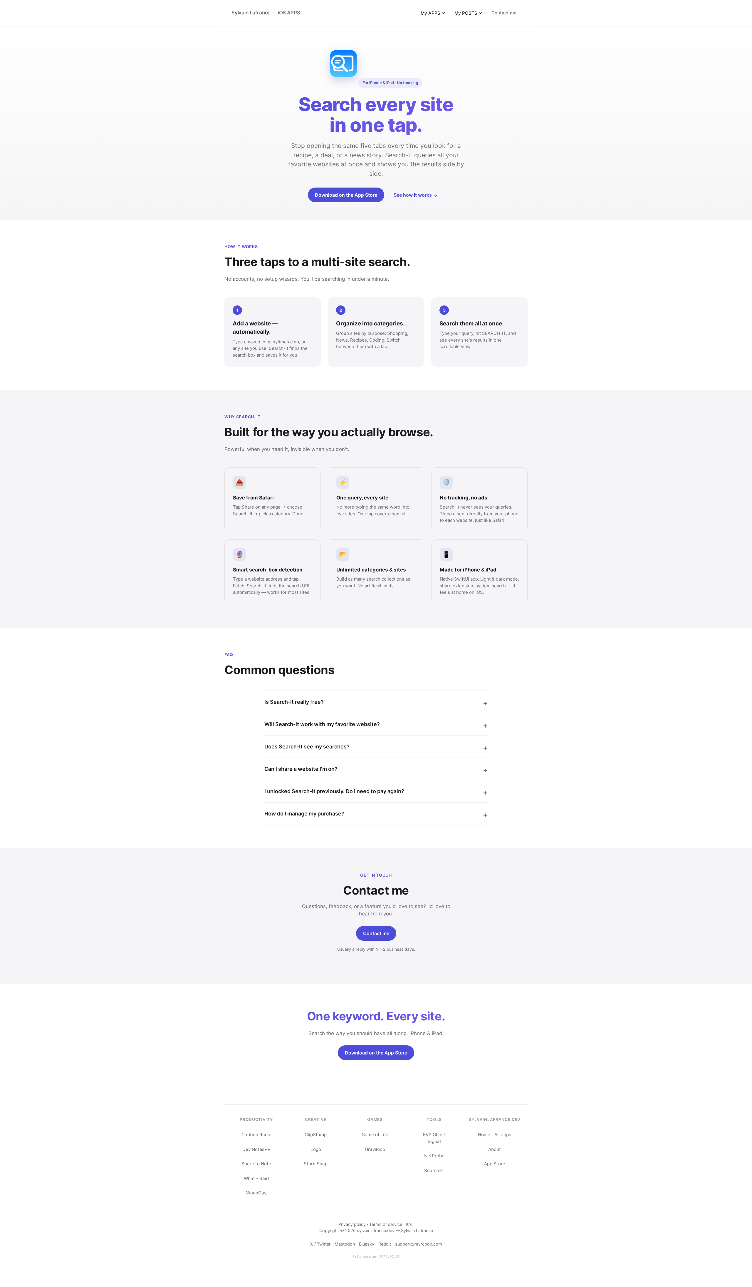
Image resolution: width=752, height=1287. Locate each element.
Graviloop (375, 1149)
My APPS (430, 13)
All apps (502, 1134)
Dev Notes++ (256, 1149)
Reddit (384, 1243)
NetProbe (434, 1156)
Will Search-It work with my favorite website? (322, 724)
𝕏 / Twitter (320, 1243)
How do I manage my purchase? (304, 813)
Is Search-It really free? (294, 702)
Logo (315, 1149)
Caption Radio (256, 1134)
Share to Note (256, 1163)
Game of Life (375, 1134)
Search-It (434, 1170)
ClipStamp (316, 1134)
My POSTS (465, 13)
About (494, 1149)
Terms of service (385, 1224)
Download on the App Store (346, 195)
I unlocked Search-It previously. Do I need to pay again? (334, 791)
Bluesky (366, 1243)
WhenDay (256, 1193)
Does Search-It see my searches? (307, 746)
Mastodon (345, 1243)
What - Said (256, 1178)
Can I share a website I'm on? (301, 769)
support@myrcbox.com (418, 1243)
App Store (494, 1163)
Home (484, 1134)
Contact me (503, 13)
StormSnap (316, 1163)
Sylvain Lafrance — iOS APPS (265, 13)
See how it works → (415, 195)
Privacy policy (352, 1224)
